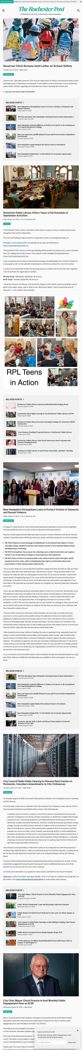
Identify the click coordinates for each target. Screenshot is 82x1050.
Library (6, 224)
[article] (41, 109)
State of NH (8, 74)
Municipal (7, 792)
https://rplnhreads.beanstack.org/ (16, 246)
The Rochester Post (41, 8)
